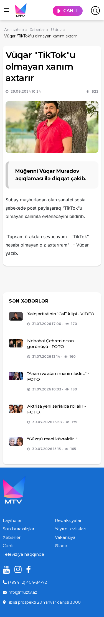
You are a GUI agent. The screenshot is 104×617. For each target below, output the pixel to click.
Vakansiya (65, 537)
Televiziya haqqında (23, 554)
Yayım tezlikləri (70, 528)
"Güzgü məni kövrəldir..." (52, 438)
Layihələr (12, 520)
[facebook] (27, 569)
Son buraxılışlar (18, 528)
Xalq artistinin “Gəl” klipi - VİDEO (60, 313)
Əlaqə (61, 545)
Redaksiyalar (68, 520)
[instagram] (16, 569)
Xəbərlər (12, 537)
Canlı (8, 545)
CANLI (70, 10)
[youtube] (4, 569)
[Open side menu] (6, 10)
